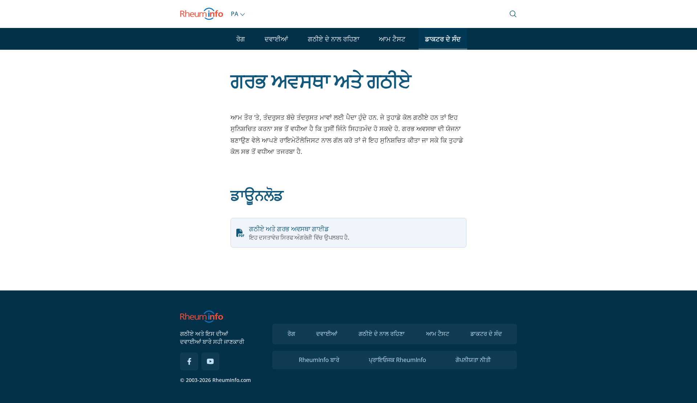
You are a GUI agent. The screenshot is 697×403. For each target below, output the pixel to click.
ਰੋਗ (240, 38)
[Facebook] (189, 362)
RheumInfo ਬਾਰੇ (319, 360)
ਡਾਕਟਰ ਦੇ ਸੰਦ (443, 38)
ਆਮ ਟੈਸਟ (392, 38)
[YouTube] (210, 362)
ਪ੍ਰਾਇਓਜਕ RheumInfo (397, 360)
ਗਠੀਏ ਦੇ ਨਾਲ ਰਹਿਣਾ (333, 38)
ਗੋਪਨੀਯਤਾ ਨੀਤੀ (473, 360)
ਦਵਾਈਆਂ (276, 38)
